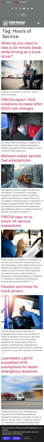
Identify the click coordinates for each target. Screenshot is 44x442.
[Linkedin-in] (28, 8)
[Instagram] (16, 8)
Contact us (23, 2)
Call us (9, 2)
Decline (16, 438)
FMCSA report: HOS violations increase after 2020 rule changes (21, 104)
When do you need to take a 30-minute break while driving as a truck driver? (21, 49)
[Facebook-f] (12, 8)
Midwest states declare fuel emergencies (21, 158)
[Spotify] (32, 8)
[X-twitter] (20, 8)
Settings (26, 438)
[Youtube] (24, 8)
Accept (6, 438)
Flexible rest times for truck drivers (19, 288)
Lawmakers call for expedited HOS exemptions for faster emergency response (19, 364)
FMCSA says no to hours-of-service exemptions (16, 221)
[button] (38, 23)
